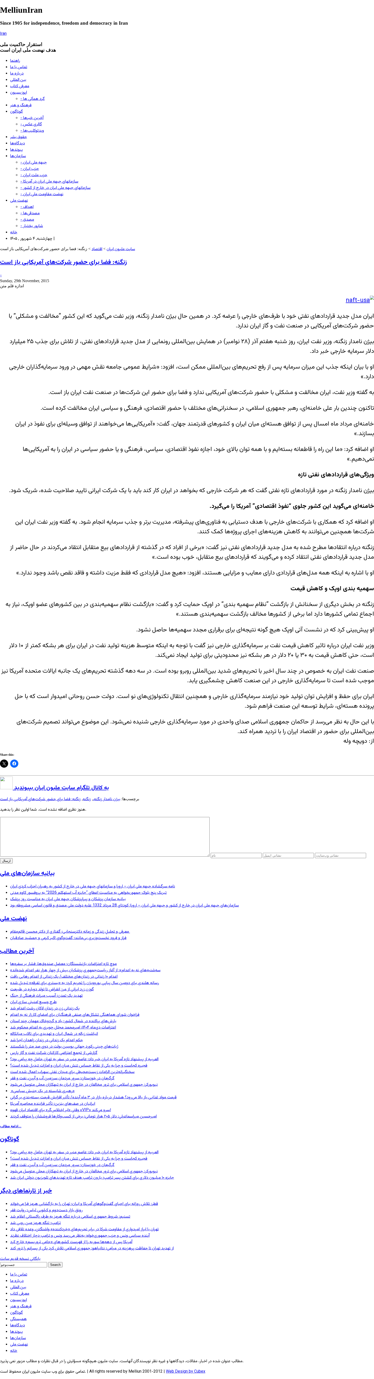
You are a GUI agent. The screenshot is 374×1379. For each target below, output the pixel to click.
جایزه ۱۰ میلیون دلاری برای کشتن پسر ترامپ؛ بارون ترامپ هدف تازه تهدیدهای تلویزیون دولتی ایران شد (92, 1178)
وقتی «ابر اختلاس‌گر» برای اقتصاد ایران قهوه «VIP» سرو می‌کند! (60, 1110)
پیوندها (16, 150)
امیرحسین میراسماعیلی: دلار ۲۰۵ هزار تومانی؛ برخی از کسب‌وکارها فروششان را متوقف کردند (83, 1116)
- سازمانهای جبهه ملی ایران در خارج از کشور (55, 188)
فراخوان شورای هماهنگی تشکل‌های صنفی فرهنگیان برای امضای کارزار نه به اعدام (74, 1015)
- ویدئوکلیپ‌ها (32, 131)
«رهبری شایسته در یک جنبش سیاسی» (42, 1091)
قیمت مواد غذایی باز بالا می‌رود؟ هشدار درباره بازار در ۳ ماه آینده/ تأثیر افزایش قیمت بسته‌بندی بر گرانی (93, 1097)
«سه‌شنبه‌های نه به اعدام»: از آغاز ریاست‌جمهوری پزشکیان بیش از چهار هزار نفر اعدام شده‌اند (85, 970)
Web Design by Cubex (185, 1372)
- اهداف (27, 207)
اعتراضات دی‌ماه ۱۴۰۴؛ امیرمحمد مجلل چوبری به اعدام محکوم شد (63, 1027)
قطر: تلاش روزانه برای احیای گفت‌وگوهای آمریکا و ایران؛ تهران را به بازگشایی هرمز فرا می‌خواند (84, 1204)
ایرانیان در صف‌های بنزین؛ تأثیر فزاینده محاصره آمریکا (52, 1104)
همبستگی (18, 1319)
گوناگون (16, 112)
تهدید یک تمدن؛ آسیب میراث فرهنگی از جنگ (46, 996)
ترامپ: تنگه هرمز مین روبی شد (35, 1223)
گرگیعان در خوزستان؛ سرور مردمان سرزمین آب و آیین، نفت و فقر (62, 1078)
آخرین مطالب (17, 951)
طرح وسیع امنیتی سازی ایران (33, 1002)
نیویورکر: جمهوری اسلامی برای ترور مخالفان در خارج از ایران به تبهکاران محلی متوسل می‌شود (84, 1085)
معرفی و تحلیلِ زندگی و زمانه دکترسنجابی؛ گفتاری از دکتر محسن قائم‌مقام (70, 932)
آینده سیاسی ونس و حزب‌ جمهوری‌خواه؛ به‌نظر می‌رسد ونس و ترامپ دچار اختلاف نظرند (80, 1236)
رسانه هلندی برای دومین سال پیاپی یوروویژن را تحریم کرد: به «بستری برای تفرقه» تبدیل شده (84, 983)
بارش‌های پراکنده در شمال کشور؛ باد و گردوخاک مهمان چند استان (63, 1021)
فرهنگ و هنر (21, 105)
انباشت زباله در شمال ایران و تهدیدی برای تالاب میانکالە (54, 1034)
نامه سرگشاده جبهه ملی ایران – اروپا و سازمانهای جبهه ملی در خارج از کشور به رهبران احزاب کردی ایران (92, 886)
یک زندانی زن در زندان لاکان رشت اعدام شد (45, 1008)
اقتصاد (97, 249)
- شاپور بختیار (31, 226)
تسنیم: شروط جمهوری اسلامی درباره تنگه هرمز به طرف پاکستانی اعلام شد (70, 1217)
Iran (3, 34)
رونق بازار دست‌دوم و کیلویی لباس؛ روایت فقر (46, 1210)
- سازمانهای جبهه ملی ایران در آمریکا (49, 181)
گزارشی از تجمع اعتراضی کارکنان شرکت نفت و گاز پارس (53, 1053)
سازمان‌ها (18, 156)
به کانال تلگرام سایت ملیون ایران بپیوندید (61, 787)
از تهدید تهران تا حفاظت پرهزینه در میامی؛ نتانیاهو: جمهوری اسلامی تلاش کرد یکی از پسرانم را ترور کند (92, 1248)
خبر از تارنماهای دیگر (26, 1191)
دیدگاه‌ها (17, 143)
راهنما (15, 61)
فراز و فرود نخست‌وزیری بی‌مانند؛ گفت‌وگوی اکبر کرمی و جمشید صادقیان (68, 938)
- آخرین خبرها (32, 118)
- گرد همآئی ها (32, 99)
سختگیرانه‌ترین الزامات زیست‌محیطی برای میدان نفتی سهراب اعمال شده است (72, 1072)
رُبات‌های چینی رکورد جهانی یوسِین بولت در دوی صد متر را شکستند (64, 1046)
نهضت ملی (19, 201)
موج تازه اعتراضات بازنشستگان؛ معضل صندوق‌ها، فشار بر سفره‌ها (63, 964)
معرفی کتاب (19, 86)
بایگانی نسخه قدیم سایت (20, 1259)
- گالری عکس (31, 124)
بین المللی (18, 80)
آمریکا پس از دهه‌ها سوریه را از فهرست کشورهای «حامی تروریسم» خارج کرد (71, 1242)
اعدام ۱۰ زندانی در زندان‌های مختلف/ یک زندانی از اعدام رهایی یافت (64, 977)
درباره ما (17, 73)
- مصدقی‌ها (30, 213)
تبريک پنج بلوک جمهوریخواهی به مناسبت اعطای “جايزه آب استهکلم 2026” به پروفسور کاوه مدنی (88, 893)
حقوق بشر (18, 137)
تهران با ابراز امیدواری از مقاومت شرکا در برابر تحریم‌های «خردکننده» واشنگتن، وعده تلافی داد (84, 1229)
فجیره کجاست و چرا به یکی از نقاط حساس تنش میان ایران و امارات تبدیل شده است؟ (78, 1066)
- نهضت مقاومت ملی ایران (41, 194)
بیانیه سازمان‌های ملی (27, 873)
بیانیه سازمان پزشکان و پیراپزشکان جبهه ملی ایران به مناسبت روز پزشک (68, 899)
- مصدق (27, 220)
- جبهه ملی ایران (33, 162)
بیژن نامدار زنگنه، (106, 799)
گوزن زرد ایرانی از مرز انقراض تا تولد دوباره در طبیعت (52, 989)
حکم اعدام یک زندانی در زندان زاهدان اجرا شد (46, 1040)
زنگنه (87, 799)
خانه (13, 232)
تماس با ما (18, 67)
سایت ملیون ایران (121, 249)
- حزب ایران (29, 169)
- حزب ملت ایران (33, 175)
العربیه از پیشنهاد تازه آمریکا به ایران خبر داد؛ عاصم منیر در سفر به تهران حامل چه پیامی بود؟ (84, 1059)
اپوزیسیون (18, 92)
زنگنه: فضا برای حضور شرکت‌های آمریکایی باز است (63, 262)
